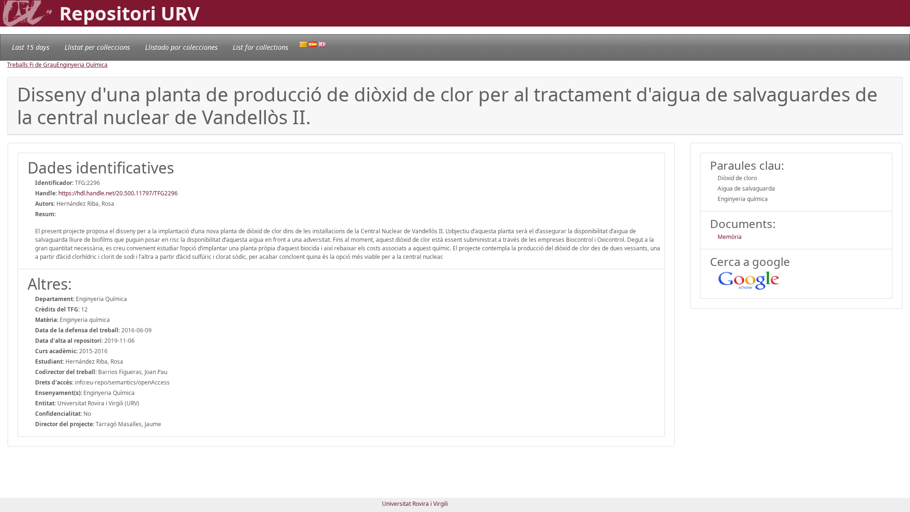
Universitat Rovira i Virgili (415, 504)
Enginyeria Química (82, 65)
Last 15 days (30, 47)
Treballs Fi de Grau (31, 65)
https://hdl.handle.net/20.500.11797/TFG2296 (118, 193)
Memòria (730, 237)
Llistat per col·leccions (97, 47)
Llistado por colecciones (181, 47)
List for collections (260, 47)
